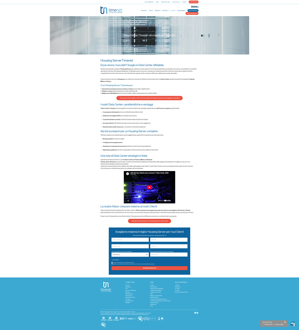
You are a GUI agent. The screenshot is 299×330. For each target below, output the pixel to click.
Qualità (152, 285)
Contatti (184, 2)
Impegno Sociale (165, 2)
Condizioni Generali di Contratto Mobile (160, 300)
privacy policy (131, 262)
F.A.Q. (151, 306)
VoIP (126, 288)
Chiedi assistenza (192, 13)
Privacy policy (151, 264)
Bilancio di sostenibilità (156, 295)
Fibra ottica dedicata (130, 290)
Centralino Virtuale (130, 297)
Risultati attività (154, 297)
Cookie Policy (118, 314)
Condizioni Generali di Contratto (158, 299)
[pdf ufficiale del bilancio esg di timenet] (132, 318)
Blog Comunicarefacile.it (181, 292)
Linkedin (177, 285)
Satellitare (128, 287)
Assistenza (153, 304)
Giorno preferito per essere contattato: (122, 251)
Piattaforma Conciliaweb (156, 288)
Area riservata (193, 10)
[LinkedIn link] (197, 312)
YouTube (177, 288)
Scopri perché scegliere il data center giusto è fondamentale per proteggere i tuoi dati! (149, 98)
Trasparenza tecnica (155, 292)
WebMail (127, 302)
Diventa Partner (129, 300)
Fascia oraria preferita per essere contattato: (161, 251)
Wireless (127, 292)
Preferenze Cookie (104, 314)
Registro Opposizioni (126, 314)
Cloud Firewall (129, 293)
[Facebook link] (195, 312)
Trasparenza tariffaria (155, 290)
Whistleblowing (145, 314)
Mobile (157, 10)
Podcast (177, 290)
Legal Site (133, 314)
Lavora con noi (176, 2)
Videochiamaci (193, 2)
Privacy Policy (112, 314)
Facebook (177, 287)
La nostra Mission (149, 2)
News (157, 2)
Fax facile (127, 299)
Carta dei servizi (154, 302)
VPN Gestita (128, 295)
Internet (127, 285)
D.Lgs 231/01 (138, 314)
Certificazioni (153, 287)
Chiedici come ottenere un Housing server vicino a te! (149, 221)
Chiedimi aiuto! (269, 324)
